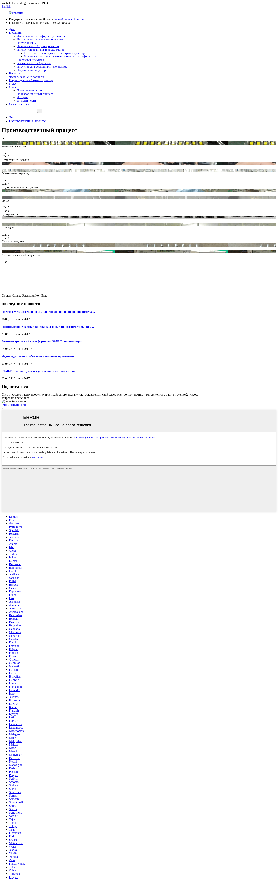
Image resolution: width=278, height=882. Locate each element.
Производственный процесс (35, 93)
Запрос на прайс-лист (15, 398)
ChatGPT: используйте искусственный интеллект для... (39, 371)
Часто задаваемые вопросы (26, 76)
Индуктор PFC (26, 42)
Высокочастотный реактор (34, 63)
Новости (14, 73)
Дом (12, 29)
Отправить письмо (14, 404)
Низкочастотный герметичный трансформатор (54, 53)
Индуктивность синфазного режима (40, 39)
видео (13, 83)
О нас (12, 87)
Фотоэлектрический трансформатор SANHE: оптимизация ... (43, 341)
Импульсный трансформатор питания (41, 36)
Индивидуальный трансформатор (31, 80)
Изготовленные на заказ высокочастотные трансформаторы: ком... (48, 326)
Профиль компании (29, 90)
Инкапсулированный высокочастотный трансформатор (60, 56)
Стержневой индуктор (31, 70)
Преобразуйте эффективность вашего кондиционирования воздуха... (48, 311)
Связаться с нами (20, 104)
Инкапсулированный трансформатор (40, 49)
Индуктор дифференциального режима (42, 66)
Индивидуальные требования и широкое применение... (39, 356)
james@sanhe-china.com (69, 19)
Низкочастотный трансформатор (38, 46)
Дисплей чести (26, 100)
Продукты (15, 32)
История (22, 97)
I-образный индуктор (30, 59)
